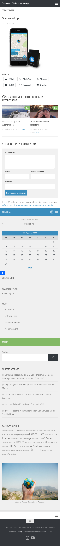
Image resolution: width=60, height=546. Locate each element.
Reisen (14, 446)
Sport (35, 446)
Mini (3, 446)
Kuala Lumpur (40, 442)
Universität (20, 450)
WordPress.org (11, 329)
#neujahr (15, 430)
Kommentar (10, 152)
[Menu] (56, 3)
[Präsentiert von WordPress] (21, 532)
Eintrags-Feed (11, 316)
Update (26, 450)
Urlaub (35, 449)
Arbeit (48, 431)
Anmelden (9, 309)
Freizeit (6, 438)
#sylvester (30, 431)
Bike (12, 435)
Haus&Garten (45, 438)
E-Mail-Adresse (38, 171)
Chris (22, 129)
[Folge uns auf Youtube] (56, 212)
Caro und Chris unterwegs (15, 3)
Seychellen (29, 446)
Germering (26, 439)
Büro (27, 435)
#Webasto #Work (40, 431)
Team (40, 446)
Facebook (53, 434)
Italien (20, 442)
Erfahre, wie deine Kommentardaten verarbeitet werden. (28, 205)
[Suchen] (53, 357)
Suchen (5, 352)
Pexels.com (41, 502)
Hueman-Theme (45, 532)
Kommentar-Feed (13, 322)
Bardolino (6, 434)
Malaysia (49, 442)
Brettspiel (21, 435)
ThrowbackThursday (8, 450)
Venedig (43, 450)
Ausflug (53, 431)
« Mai (29, 267)
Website (8, 181)
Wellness (5, 454)
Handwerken (34, 439)
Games (19, 438)
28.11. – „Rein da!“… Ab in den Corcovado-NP (24, 404)
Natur (7, 446)
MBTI (55, 442)
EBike (46, 435)
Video (50, 450)
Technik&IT (47, 446)
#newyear (23, 430)
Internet (13, 442)
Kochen (28, 442)
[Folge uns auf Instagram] (51, 212)
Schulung (23, 446)
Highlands (5, 442)
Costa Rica (36, 434)
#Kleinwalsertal (7, 431)
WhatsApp (12, 454)
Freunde (14, 439)
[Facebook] (2, 273)
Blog (16, 434)
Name (8, 171)
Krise (33, 442)
